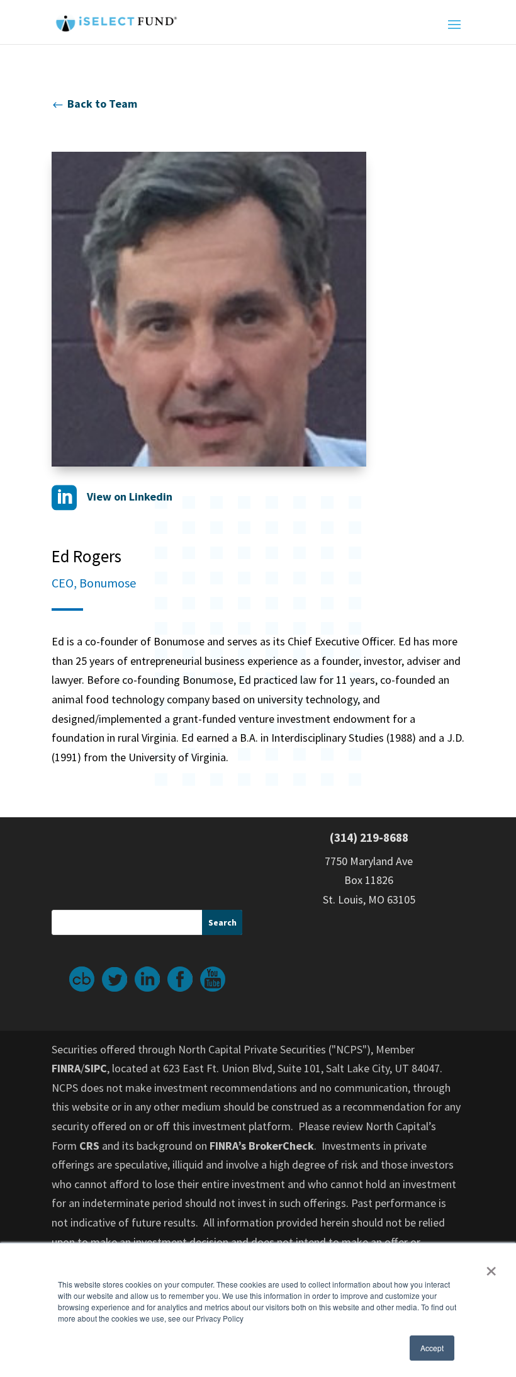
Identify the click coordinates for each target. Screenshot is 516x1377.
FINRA (66, 1068)
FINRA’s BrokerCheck (262, 1145)
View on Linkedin (112, 496)
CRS (89, 1145)
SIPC (95, 1068)
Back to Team (94, 103)
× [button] (491, 1266)
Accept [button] (432, 1347)
